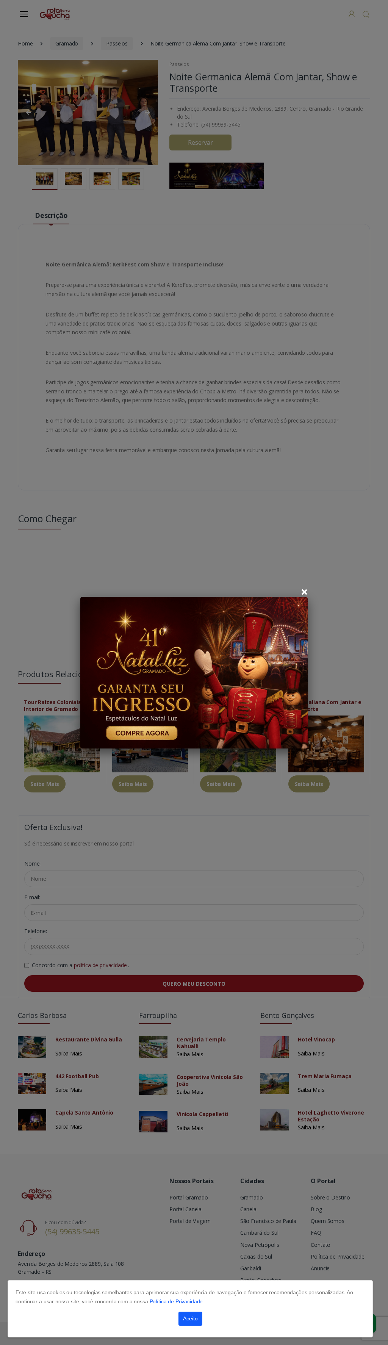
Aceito (190, 1318)
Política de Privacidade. (177, 1301)
